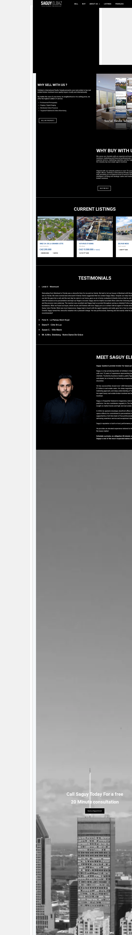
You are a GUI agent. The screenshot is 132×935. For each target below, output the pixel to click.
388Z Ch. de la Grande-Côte (51, 244)
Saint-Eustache (44, 246)
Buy (83, 4)
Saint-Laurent (122, 246)
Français (119, 4)
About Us (94, 4)
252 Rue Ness (123, 244)
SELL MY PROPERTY (47, 120)
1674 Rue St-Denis (86, 244)
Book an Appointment (95, 811)
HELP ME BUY (104, 188)
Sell (76, 4)
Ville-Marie (82, 246)
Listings (107, 4)
